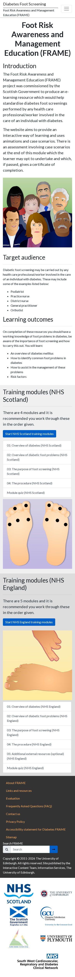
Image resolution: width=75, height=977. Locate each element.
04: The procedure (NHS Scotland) (29, 483)
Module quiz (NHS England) (25, 768)
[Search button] (54, 849)
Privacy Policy (15, 821)
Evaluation (13, 798)
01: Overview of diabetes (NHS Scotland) (34, 445)
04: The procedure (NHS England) (29, 744)
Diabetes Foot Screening (24, 4)
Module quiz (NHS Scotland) (26, 492)
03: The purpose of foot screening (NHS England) (33, 732)
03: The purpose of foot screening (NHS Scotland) (33, 471)
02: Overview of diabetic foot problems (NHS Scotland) (37, 457)
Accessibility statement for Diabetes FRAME (36, 829)
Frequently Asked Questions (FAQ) (29, 806)
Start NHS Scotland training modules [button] (29, 434)
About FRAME (16, 783)
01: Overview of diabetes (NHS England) (33, 706)
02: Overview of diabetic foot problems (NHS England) (37, 718)
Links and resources (19, 790)
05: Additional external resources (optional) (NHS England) (35, 756)
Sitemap (11, 837)
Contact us (13, 814)
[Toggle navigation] (66, 9)
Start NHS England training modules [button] (29, 622)
